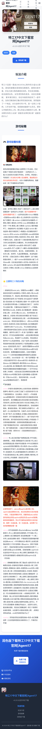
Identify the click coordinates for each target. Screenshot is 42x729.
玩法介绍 (21, 710)
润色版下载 (22, 60)
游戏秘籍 (21, 713)
